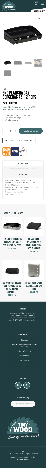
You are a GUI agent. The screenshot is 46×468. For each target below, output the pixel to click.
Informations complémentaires (23, 169)
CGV (33, 457)
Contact (24, 364)
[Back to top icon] (23, 451)
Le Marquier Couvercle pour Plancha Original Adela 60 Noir (34, 244)
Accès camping (23, 398)
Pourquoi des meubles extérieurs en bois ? (24, 345)
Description (23, 163)
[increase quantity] (15, 130)
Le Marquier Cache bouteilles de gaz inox (33, 286)
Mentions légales (23, 459)
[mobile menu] (43, 4)
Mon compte (24, 360)
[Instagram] (27, 385)
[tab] (23, 163)
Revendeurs (24, 355)
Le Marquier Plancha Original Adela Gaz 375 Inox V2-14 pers (12, 242)
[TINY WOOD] (9, 3)
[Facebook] (18, 385)
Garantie (23, 174)
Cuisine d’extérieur (24, 351)
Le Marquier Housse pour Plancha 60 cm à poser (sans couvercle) (12, 287)
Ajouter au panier (30, 131)
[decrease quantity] (5, 130)
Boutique (24, 340)
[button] (39, 18)
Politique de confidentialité (19, 457)
